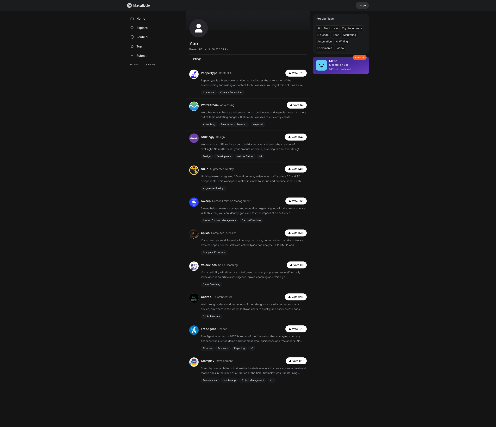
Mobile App (229, 380)
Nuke (204, 169)
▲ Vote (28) (296, 296)
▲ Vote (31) (296, 328)
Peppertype (209, 73)
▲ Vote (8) (297, 265)
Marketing (349, 34)
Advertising (209, 124)
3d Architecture (211, 316)
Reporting (239, 348)
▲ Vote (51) (296, 73)
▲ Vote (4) (297, 105)
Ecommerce (324, 48)
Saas (336, 34)
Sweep (206, 201)
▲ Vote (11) (296, 360)
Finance (207, 348)
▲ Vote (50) (296, 233)
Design (207, 156)
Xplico (205, 233)
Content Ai (208, 92)
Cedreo (206, 297)
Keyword (258, 124)
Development (223, 156)
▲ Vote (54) (296, 137)
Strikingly (207, 137)
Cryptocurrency (352, 28)
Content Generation (231, 92)
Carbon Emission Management (219, 220)
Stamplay (207, 361)
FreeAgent (208, 329)
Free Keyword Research (234, 124)
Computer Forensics (214, 252)
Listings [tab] (196, 58)
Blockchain (331, 28)
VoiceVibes (209, 265)
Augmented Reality (213, 188)
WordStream (210, 105)
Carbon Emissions (251, 220)
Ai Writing (342, 41)
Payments (223, 348)
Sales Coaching (211, 284)
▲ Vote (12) (296, 201)
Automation (324, 41)
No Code (323, 34)
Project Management (252, 380)
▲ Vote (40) (296, 169)
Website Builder (245, 156)
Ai (318, 28)
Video (340, 48)
